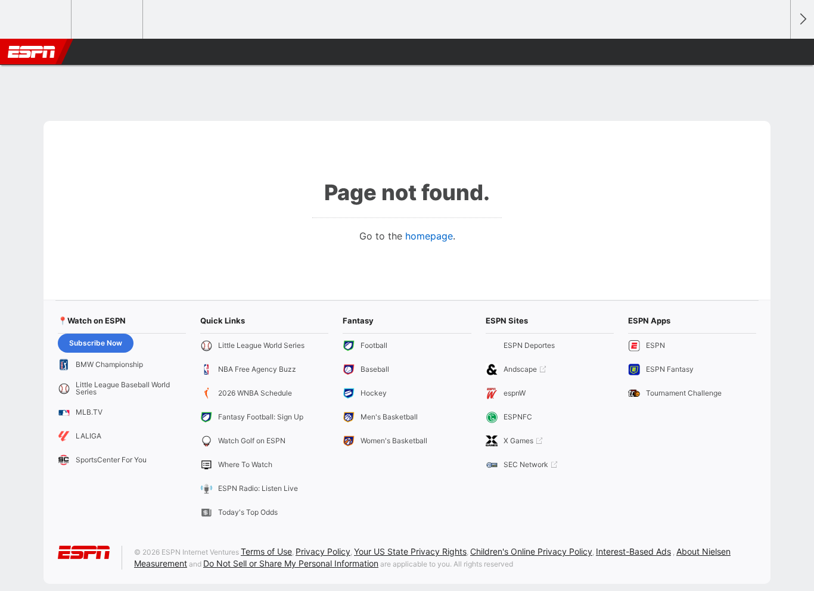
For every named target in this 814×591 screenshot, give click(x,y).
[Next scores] (802, 19)
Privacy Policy (323, 551)
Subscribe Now (95, 342)
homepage (429, 236)
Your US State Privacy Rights (410, 551)
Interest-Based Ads (633, 551)
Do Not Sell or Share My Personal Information (290, 563)
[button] (776, 52)
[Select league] (36, 20)
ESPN (31, 52)
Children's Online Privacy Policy (531, 551)
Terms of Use (266, 551)
